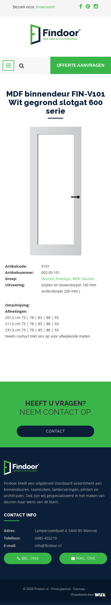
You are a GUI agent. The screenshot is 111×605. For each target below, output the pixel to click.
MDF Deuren (83, 278)
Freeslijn (63, 278)
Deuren (47, 278)
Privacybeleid (60, 589)
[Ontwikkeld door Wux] (100, 594)
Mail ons (85, 558)
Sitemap (79, 589)
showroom (44, 6)
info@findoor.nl (48, 545)
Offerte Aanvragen (81, 65)
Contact (55, 431)
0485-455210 (46, 538)
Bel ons (29, 558)
